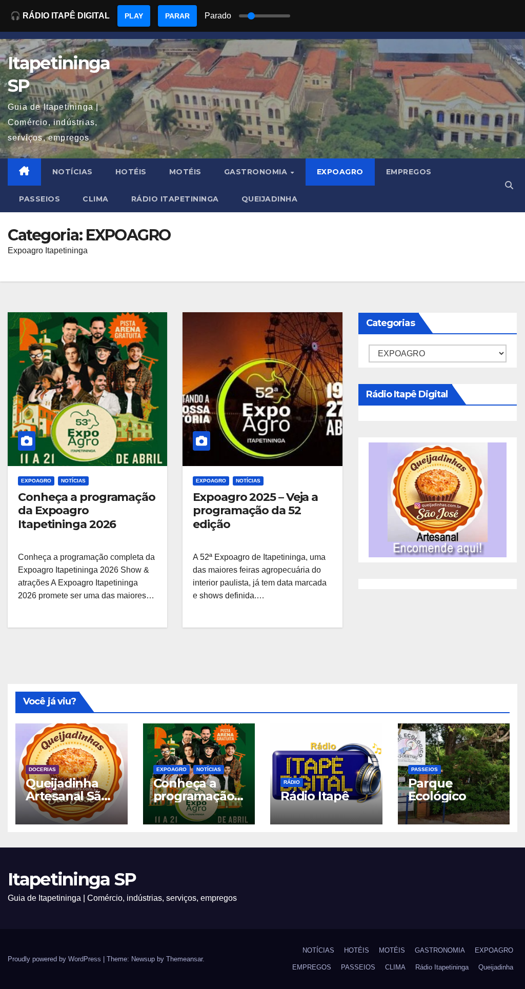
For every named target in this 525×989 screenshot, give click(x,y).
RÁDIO (292, 782)
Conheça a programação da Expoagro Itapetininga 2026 (86, 510)
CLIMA (96, 199)
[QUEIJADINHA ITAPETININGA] (438, 499)
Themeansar (184, 959)
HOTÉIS (131, 171)
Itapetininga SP (72, 879)
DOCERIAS (42, 769)
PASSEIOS (39, 199)
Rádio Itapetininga (175, 199)
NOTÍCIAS (72, 171)
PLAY (134, 16)
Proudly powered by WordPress (55, 959)
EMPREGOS (409, 171)
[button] (509, 185)
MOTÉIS (185, 171)
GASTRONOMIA (257, 171)
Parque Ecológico (437, 789)
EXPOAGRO (340, 171)
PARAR (177, 16)
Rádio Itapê (314, 796)
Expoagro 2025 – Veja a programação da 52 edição (255, 510)
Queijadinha (269, 199)
